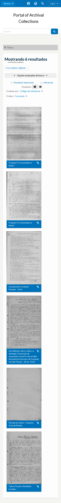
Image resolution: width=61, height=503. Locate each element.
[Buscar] (54, 31)
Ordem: (10, 96)
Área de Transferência (42, 3)
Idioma (35, 3)
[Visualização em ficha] (35, 87)
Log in (52, 3)
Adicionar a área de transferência (37, 163)
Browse (7, 3)
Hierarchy (48, 82)
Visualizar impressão (23, 82)
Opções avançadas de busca (31, 75)
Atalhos (28, 3)
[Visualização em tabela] (40, 87)
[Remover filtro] (27, 67)
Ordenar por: (12, 91)
